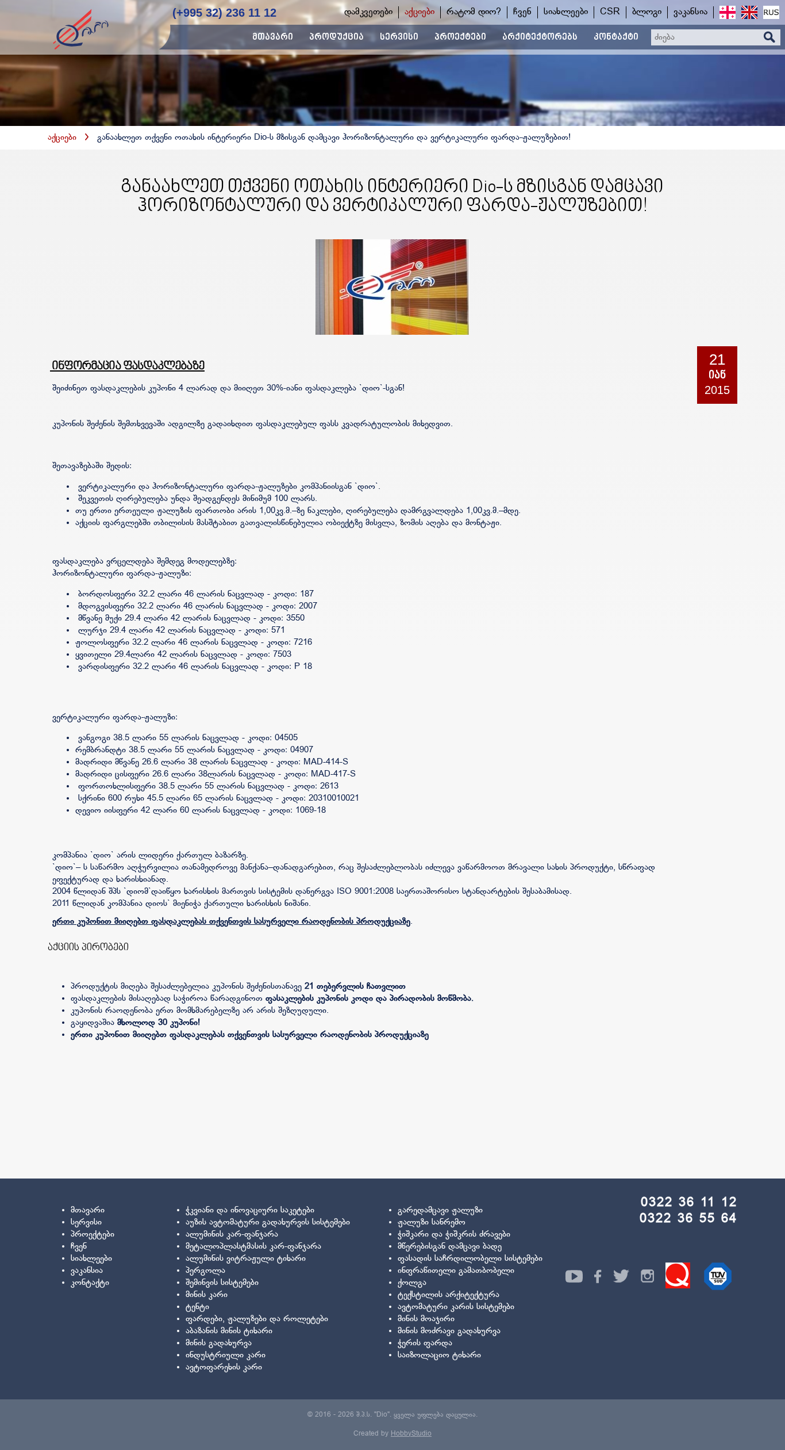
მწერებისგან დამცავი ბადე (450, 1246)
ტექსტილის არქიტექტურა (448, 1295)
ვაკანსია (87, 1270)
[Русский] (771, 12)
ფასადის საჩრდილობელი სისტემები (470, 1258)
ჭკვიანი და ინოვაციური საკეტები (250, 1210)
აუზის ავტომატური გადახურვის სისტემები (268, 1222)
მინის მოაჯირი (426, 1319)
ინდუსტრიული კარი (225, 1355)
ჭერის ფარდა (425, 1343)
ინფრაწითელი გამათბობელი (456, 1270)
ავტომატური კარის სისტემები (456, 1307)
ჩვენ (79, 1246)
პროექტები (92, 1234)
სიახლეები (91, 1258)
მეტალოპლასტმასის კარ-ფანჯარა (253, 1246)
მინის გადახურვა (219, 1343)
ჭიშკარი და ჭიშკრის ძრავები (454, 1234)
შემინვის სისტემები (222, 1282)
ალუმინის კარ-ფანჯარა (232, 1234)
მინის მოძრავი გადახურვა (449, 1331)
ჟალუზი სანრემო (431, 1222)
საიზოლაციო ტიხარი (439, 1355)
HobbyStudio (411, 1433)
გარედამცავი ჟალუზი (440, 1210)
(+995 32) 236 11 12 (224, 12)
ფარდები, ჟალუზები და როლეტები (257, 1319)
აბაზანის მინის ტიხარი (229, 1331)
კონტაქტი (90, 1282)
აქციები (62, 137)
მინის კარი (207, 1295)
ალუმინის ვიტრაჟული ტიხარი (246, 1258)
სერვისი (86, 1222)
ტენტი (197, 1307)
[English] (749, 12)
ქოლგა (412, 1282)
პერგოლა (205, 1270)
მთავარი (88, 1210)
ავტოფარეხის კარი (224, 1367)
